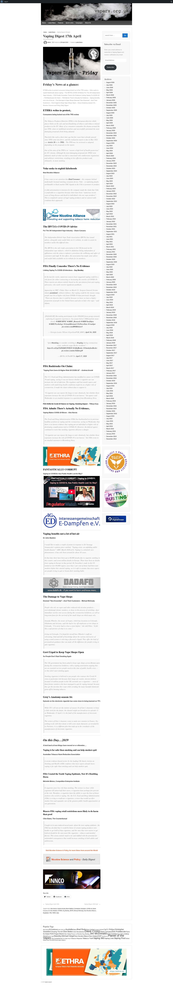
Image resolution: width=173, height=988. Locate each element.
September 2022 (111, 201)
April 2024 (109, 153)
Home (44, 23)
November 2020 (111, 257)
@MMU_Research (73, 321)
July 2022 (109, 206)
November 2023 (111, 166)
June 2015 (109, 421)
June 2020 (109, 269)
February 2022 (111, 219)
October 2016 (110, 380)
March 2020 (110, 277)
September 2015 (111, 413)
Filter (65, 934)
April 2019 (109, 305)
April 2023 (109, 183)
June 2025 (109, 118)
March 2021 (110, 247)
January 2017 (110, 373)
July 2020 (109, 267)
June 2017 (109, 360)
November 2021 (111, 226)
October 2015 (110, 411)
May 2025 (109, 120)
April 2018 (109, 335)
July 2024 (109, 145)
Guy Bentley (78, 270)
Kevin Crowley (112, 934)
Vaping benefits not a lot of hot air (61, 533)
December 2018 (111, 315)
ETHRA (60, 910)
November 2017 (111, 348)
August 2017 (110, 355)
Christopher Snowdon (80, 908)
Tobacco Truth (88, 938)
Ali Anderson (53, 929)
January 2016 (110, 403)
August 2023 (110, 173)
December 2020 (111, 254)
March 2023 (110, 186)
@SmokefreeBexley (90, 348)
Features (60, 23)
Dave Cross (92, 931)
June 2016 (109, 391)
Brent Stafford (69, 908)
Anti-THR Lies (61, 929)
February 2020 (111, 279)
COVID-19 (89, 908)
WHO (53, 940)
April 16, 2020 (90, 332)
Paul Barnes (105, 936)
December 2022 (111, 193)
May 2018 (109, 332)
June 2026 (109, 87)
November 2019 (111, 287)
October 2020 (110, 259)
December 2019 (111, 284)
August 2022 (110, 204)
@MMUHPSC (61, 321)
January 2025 (110, 130)
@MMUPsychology (56, 324)
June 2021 (109, 239)
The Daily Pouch (67, 938)
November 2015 (111, 408)
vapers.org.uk (48, 982)
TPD (62, 142)
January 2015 (110, 434)
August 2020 (110, 264)
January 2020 (110, 282)
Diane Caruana (105, 932)
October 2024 (110, 138)
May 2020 (109, 272)
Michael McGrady (78, 910)
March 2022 (110, 216)
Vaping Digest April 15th (52, 904)
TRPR (54, 913)
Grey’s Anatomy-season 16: (58, 697)
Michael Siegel (68, 936)
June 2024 (109, 148)
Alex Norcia (53, 908)
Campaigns (79, 23)
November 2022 (111, 196)
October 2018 (110, 320)
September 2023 (111, 171)
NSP (99, 936)
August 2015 (110, 416)
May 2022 (109, 211)
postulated (53, 293)
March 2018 (110, 337)
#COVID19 (68, 348)
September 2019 (111, 292)
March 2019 (110, 307)
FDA (51, 934)
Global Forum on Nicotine (74, 934)
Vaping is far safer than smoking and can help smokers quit (70, 749)
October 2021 (110, 229)
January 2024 (110, 161)
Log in (6, 1)
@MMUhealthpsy (87, 321)
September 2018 (111, 322)
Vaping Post (119, 938)
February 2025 (111, 128)
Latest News (52, 23)
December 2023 (111, 163)
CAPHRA (101, 929)
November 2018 (111, 317)
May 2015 (109, 424)
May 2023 (109, 181)
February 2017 (111, 370)
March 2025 (110, 125)
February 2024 (111, 158)
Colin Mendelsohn (78, 932)
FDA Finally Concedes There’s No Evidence (66, 266)
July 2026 (109, 85)
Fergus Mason (59, 934)
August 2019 (110, 295)
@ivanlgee (92, 324)
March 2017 (110, 368)
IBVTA (71, 910)
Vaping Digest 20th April (91, 904)
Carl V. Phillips (109, 929)
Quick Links (69, 23)
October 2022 (110, 199)
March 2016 (110, 398)
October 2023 (110, 168)
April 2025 (109, 123)
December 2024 (111, 133)
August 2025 (110, 113)
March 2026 (110, 95)
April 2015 (109, 426)
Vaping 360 (98, 938)
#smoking (55, 343)
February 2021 (111, 249)
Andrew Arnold (61, 908)
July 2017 (109, 358)
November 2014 (111, 439)
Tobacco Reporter (76, 938)
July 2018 (109, 327)
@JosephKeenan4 (70, 324)
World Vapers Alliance (60, 940)
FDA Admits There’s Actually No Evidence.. (66, 408)
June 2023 (109, 178)
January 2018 (110, 343)
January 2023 (110, 191)
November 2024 (111, 135)
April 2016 (109, 396)
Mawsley (57, 936)
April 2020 (109, 274)
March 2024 (110, 156)
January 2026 (110, 100)
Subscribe (110, 67)
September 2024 (111, 140)
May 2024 (109, 150)
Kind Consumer (74, 179)
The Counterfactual (56, 938)
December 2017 (111, 345)
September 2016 (111, 383)
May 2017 (109, 363)
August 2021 (110, 234)
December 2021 (111, 224)
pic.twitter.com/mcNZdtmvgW (72, 350)
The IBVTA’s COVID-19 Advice (60, 226)
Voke (57, 913)
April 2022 (109, 214)
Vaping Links (109, 938)
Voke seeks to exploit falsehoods (60, 168)
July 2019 (109, 297)
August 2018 (110, 325)
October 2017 (110, 350)
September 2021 (111, 231)
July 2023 (109, 176)
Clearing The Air (56, 932)
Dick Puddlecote (119, 931)
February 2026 (111, 97)
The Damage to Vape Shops (57, 596)
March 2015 (110, 429)
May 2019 (109, 302)
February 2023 (111, 188)
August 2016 (110, 386)
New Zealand (93, 936)
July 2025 (109, 115)
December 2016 (111, 375)
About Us (88, 23)
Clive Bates (68, 931)
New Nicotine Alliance (90, 910)
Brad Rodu (81, 929)
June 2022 (109, 209)
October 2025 (110, 107)
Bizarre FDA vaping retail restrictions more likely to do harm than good (70, 813)
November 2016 (111, 378)
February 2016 (111, 401)
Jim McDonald (98, 933)
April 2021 (109, 244)
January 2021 (110, 252)
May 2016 (109, 393)
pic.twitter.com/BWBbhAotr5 (72, 326)
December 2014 (111, 436)
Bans (74, 929)
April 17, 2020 (81, 356)
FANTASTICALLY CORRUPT (60, 469)
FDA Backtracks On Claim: (58, 366)
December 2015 (111, 406)
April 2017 (109, 365)
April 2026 (109, 92)
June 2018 (109, 330)
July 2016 (109, 388)
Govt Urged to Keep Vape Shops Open (63, 652)
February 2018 (111, 340)
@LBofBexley (78, 348)
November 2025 (111, 105)
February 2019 (111, 310)
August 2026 (110, 82)
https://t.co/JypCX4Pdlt (55, 348)
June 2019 (109, 300)
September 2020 (111, 262)
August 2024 (110, 143)
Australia (69, 929)
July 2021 (109, 236)
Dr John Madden (53, 910)
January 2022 (110, 221)
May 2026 (109, 90)
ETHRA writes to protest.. (57, 110)
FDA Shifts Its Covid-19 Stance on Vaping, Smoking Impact (65, 404)
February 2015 (111, 431)
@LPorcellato (82, 324)
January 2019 (110, 312)
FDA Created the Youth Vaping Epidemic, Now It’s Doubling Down (70, 775)
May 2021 (109, 241)
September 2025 (111, 110)
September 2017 (111, 353)
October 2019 (110, 290)
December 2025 (111, 102)
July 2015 (109, 418)
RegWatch (46, 913)
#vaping (80, 343)
